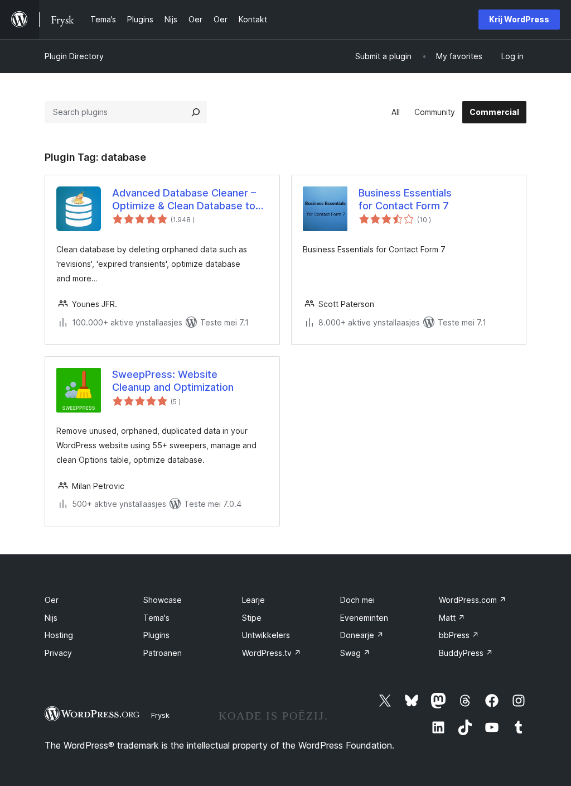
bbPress (459, 635)
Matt (452, 617)
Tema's (156, 617)
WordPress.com (472, 600)
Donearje (362, 635)
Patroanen (162, 653)
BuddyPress (466, 653)
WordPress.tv (271, 653)
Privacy (58, 653)
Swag (355, 653)
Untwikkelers (266, 635)
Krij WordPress (519, 19)
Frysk (160, 715)
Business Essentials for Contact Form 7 (405, 199)
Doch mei (357, 600)
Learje (253, 600)
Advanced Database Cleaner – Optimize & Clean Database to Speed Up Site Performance (184, 200)
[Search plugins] (196, 112)
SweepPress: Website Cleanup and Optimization (173, 380)
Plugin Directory (74, 56)
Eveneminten (364, 617)
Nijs (51, 617)
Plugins (156, 635)
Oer (52, 600)
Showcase (162, 600)
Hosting (59, 635)
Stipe (252, 617)
